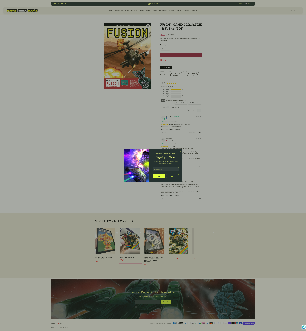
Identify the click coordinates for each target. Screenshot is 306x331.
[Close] (180, 151)
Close (172, 176)
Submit (159, 176)
